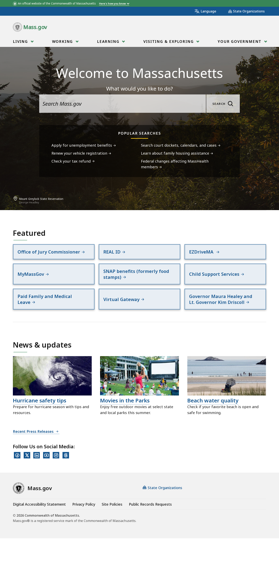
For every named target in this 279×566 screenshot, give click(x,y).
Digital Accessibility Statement (39, 504)
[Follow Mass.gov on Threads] (65, 455)
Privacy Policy (83, 504)
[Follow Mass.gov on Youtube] (46, 455)
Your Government (240, 41)
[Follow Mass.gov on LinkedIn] (36, 455)
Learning (109, 41)
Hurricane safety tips (39, 400)
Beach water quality (212, 400)
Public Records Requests (150, 504)
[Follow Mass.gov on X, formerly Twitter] (27, 455)
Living (21, 41)
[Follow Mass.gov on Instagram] (56, 455)
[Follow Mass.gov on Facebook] (17, 455)
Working (63, 41)
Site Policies (112, 504)
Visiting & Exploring (169, 41)
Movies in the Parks (125, 400)
